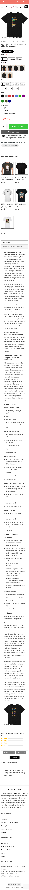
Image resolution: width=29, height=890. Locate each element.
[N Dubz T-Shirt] (7, 222)
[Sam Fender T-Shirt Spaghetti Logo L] (21, 168)
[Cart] (26, 6)
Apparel (4, 41)
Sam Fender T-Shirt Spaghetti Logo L (20, 178)
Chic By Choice (19, 793)
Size (2, 80)
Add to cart (18, 126)
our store (19, 339)
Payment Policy (6, 850)
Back (6, 110)
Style (3, 62)
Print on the (5, 105)
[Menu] (2, 7)
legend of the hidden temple (10, 145)
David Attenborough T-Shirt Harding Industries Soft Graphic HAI (7, 179)
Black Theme (21, 41)
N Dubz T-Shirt (5, 232)
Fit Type (4, 55)
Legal (3, 856)
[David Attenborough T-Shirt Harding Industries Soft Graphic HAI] (7, 168)
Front (7, 108)
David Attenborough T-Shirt (21, 205)
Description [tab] (6, 242)
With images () (10, 752)
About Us (4, 819)
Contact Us (4, 843)
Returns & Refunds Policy (9, 822)
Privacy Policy (5, 826)
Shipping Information (8, 846)
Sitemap (4, 833)
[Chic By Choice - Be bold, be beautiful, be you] (14, 6)
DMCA (3, 853)
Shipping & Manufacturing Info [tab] (12, 246)
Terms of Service (6, 829)
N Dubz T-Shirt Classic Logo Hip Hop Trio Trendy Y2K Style (7, 206)
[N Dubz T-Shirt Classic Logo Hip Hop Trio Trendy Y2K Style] (7, 195)
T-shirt (12, 41)
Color (3, 92)
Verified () (22, 752)
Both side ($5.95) (10, 113)
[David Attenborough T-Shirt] (21, 195)
